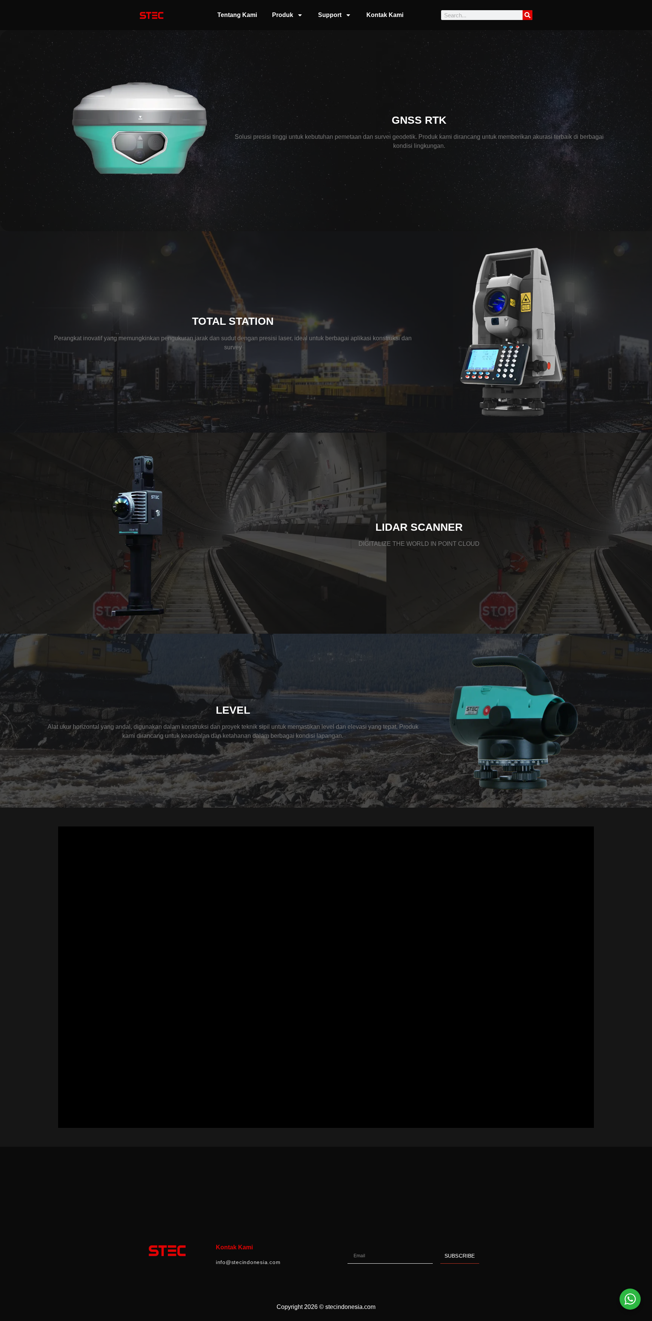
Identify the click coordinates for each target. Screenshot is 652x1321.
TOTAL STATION (233, 321)
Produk (282, 15)
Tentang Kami (237, 15)
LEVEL (233, 710)
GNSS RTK (419, 120)
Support (329, 15)
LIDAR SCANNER (419, 527)
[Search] (527, 15)
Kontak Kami (384, 15)
